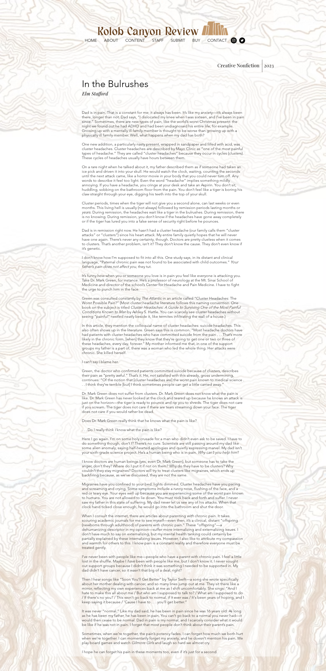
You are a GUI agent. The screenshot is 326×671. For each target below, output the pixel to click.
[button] (135, 40)
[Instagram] (234, 40)
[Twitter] (242, 40)
